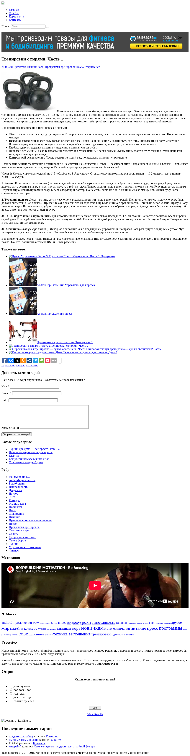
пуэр (185, 629)
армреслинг (45, 623)
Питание (14, 517)
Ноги (12, 510)
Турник (13, 543)
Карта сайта (16, 16)
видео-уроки (79, 622)
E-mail (6, 393)
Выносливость (18, 486)
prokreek (20, 66)
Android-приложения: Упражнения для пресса (66, 285)
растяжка (5, 635)
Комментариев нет (88, 66)
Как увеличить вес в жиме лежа (29, 459)
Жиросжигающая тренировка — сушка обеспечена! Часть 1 (125, 349)
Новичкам (15, 507)
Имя (5, 386)
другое (176, 622)
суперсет (49, 635)
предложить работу (21, 736)
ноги (108, 628)
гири (4, 365)
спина (39, 634)
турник (116, 634)
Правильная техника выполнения (30, 520)
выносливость (103, 622)
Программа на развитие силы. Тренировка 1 (65, 342)
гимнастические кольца (138, 623)
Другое (13, 493)
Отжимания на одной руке (26, 462)
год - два (19, 693)
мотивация (51, 629)
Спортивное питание (22, 537)
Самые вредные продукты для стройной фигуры (65, 746)
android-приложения (16, 622)
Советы (14, 533)
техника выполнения (72, 634)
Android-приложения (22, 480)
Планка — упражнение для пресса (31, 452)
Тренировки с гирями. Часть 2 (69, 345)
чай (123, 635)
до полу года (22, 686)
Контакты (15, 19)
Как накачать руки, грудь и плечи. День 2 (90, 352)
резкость (14, 635)
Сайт (4, 400)
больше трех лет (24, 701)
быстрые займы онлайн (24, 739)
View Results (95, 714)
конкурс (30, 628)
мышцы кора (16, 365)
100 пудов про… (19, 476)
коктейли (16, 628)
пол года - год (22, 689)
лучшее (42, 628)
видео (62, 622)
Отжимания (16, 513)
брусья (54, 623)
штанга (130, 634)
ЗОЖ (12, 496)
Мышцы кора (35, 66)
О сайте (14, 13)
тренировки (101, 634)
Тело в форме (17, 540)
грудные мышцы (163, 623)
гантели (121, 622)
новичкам (92, 628)
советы (26, 634)
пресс (152, 628)
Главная (14, 9)
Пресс (13, 523)
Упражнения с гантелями (25, 547)
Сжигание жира (19, 530)
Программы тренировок (60, 66)
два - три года (22, 697)
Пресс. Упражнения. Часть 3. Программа (89, 256)
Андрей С (15, 746)
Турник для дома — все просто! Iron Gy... (35, 448)
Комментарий (10, 427)
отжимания (121, 628)
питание (138, 628)
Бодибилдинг (17, 483)
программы (31, 365)
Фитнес (14, 550)
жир (5, 628)
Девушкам (15, 490)
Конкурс (14, 500)
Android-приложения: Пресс (54, 313)
